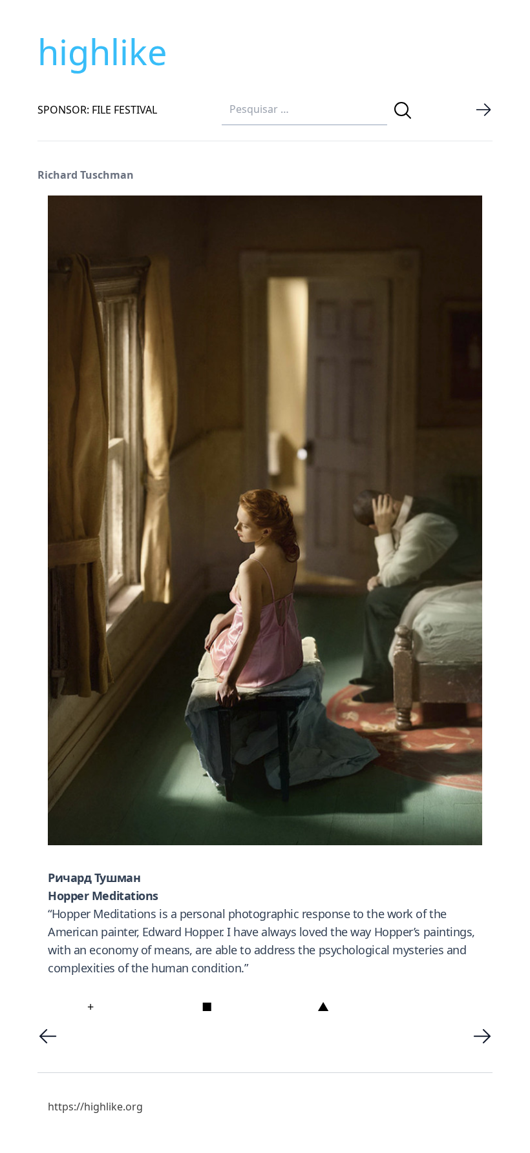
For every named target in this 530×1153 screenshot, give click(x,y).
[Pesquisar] (402, 110)
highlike (102, 51)
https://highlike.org (95, 1106)
